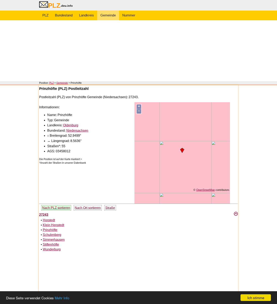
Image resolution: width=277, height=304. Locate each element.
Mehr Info (62, 297)
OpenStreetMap (205, 189)
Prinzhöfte (50, 230)
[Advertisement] (138, 50)
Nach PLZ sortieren (56, 207)
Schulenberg (52, 234)
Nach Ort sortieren (88, 207)
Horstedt (49, 220)
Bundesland (64, 15)
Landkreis (86, 15)
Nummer (128, 15)
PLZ (45, 15)
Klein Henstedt (53, 225)
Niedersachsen (77, 130)
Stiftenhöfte (51, 244)
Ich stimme (255, 297)
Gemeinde (108, 15)
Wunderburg (52, 249)
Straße (110, 207)
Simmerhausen (54, 239)
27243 (43, 214)
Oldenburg (70, 125)
